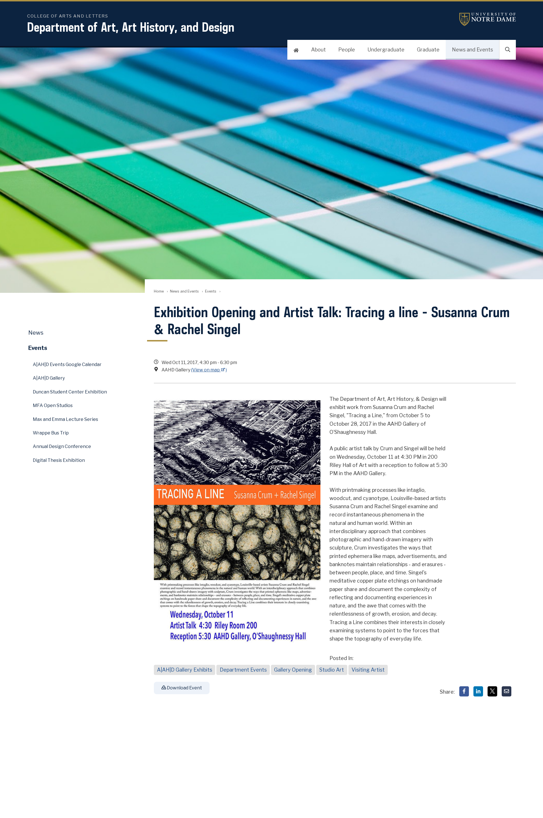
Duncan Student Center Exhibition (70, 392)
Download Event (184, 688)
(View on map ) (209, 370)
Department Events (243, 670)
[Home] (296, 50)
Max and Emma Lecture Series (65, 419)
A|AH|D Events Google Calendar (67, 364)
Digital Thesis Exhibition (59, 460)
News (36, 332)
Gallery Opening (293, 670)
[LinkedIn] (478, 691)
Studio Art (331, 670)
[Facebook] (464, 691)
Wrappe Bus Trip (51, 433)
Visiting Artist (368, 670)
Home (159, 291)
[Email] (506, 691)
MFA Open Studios (53, 405)
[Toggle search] (507, 50)
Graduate (428, 50)
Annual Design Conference (62, 446)
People (346, 50)
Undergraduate (385, 50)
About (318, 50)
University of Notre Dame (487, 19)
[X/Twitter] (492, 691)
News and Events (472, 50)
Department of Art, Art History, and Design (130, 27)
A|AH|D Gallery (49, 378)
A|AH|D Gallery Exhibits (184, 670)
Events (210, 291)
